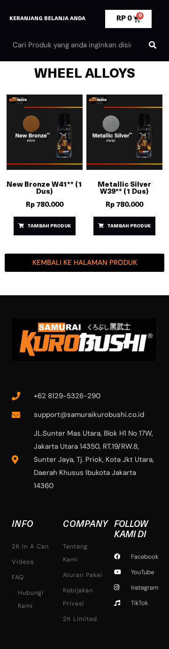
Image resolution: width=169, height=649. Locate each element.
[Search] (152, 45)
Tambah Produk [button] (49, 226)
